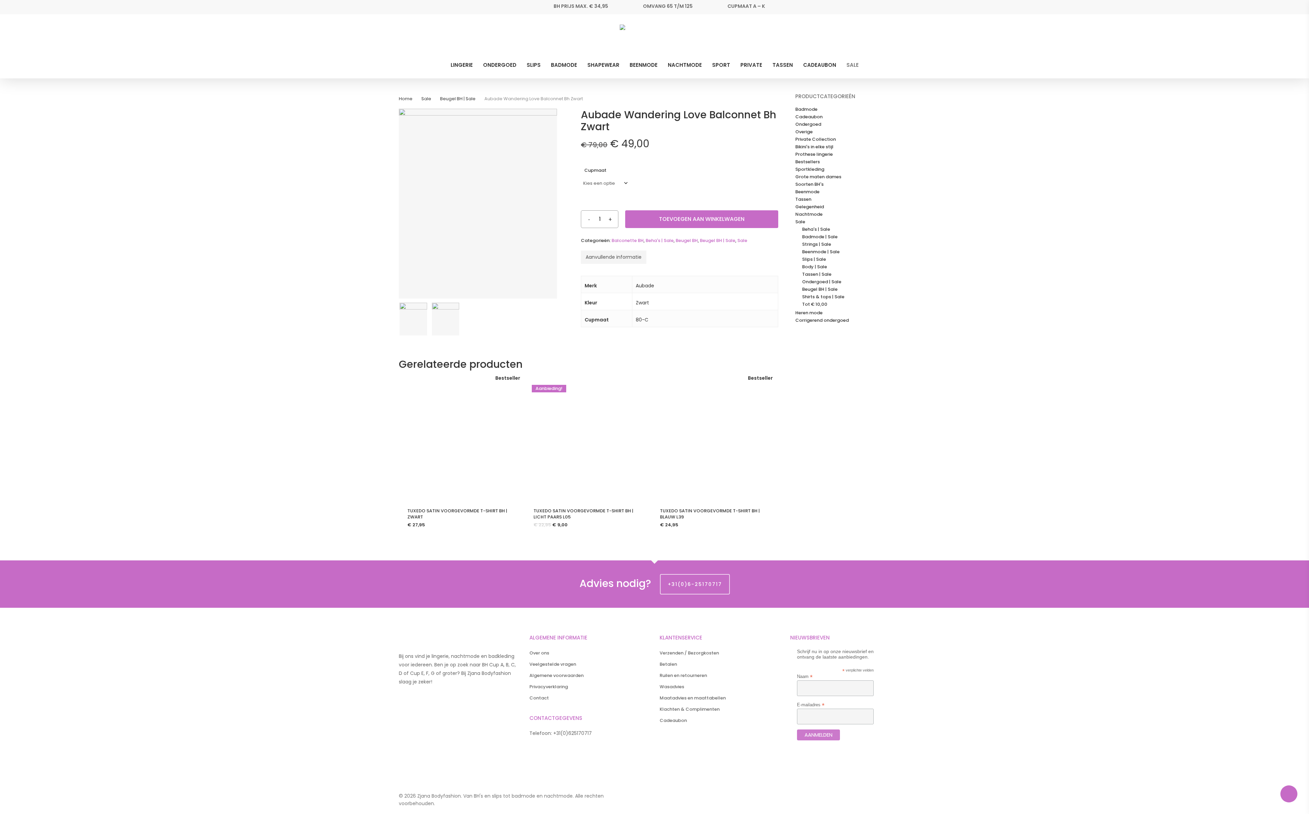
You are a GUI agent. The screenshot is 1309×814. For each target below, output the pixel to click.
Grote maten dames (818, 177)
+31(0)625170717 (572, 733)
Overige (804, 132)
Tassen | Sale (816, 274)
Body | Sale (814, 267)
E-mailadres (811, 705)
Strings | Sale (816, 244)
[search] (889, 38)
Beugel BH (687, 240)
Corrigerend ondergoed (822, 320)
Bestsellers (807, 162)
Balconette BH (628, 240)
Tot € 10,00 (814, 304)
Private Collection (815, 139)
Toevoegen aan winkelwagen (701, 219)
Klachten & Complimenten (690, 709)
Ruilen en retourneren (683, 675)
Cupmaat (595, 170)
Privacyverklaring (548, 686)
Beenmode (807, 192)
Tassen (803, 199)
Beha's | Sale (660, 240)
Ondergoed (808, 124)
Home (405, 98)
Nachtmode (809, 214)
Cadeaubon (809, 117)
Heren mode (809, 313)
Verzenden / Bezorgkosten (689, 653)
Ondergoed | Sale (821, 282)
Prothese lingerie (814, 154)
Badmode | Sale (820, 237)
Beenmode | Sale (821, 252)
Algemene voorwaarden (556, 675)
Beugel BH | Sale (458, 98)
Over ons (539, 653)
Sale (426, 98)
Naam (805, 676)
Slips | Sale (814, 259)
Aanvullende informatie (614, 257)
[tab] (613, 257)
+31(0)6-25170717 (695, 584)
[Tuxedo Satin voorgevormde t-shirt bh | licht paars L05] (585, 438)
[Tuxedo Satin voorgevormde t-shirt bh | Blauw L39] (712, 438)
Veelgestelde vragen (552, 664)
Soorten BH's (809, 184)
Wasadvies (672, 686)
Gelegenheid (809, 207)
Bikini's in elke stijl (814, 147)
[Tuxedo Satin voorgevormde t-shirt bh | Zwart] (459, 438)
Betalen (668, 664)
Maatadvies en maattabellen (693, 698)
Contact (539, 698)
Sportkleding (809, 169)
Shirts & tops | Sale (823, 297)
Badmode (806, 109)
